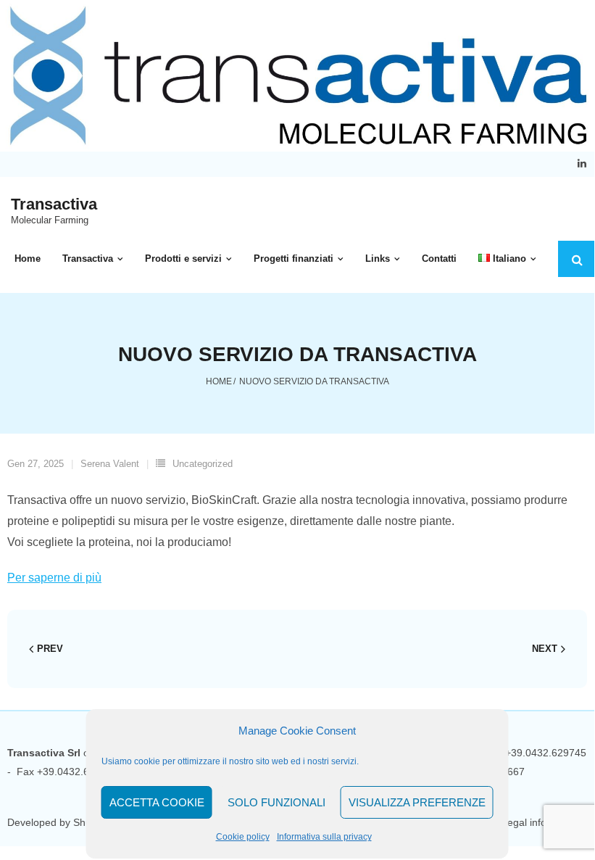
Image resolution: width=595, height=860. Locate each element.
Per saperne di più (54, 577)
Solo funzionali (276, 802)
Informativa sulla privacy (324, 837)
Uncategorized (202, 463)
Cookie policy (243, 837)
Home (219, 381)
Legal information (541, 822)
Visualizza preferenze (417, 802)
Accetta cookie (156, 802)
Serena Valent (109, 463)
